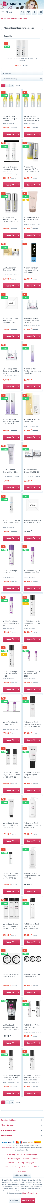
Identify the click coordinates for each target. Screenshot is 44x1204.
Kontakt (35, 1159)
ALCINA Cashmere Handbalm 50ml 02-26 (32, 219)
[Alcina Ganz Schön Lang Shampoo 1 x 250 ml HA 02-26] (11, 858)
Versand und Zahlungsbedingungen (21, 1163)
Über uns (25, 1159)
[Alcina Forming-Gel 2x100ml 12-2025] (11, 706)
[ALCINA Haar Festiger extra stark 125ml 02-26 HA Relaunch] (11, 1060)
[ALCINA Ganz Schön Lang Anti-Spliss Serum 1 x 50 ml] (32, 757)
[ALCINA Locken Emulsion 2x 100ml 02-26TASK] (22, 48)
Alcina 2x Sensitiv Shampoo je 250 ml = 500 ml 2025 (11, 169)
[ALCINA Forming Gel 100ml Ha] (11, 555)
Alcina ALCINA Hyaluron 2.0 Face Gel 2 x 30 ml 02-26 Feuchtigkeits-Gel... (10, 219)
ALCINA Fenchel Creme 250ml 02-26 (10, 471)
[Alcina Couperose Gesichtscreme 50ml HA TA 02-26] (11, 353)
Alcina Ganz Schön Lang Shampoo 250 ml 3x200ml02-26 (10, 926)
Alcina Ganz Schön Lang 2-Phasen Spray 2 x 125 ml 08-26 (11, 775)
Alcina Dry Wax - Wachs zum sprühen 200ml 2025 (32, 371)
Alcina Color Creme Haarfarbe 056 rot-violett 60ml (31, 270)
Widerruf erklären (22, 1175)
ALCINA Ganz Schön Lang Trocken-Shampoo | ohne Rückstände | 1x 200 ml (32, 926)
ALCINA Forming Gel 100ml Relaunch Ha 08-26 (32, 623)
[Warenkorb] (40, 12)
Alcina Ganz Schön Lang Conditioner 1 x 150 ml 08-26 (11, 825)
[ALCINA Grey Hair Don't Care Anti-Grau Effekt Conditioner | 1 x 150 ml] (11, 1009)
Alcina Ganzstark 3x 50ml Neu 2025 (32, 975)
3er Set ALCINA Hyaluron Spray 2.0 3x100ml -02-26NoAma (10, 118)
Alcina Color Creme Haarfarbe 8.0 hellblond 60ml (10, 320)
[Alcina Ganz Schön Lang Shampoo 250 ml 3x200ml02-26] (11, 908)
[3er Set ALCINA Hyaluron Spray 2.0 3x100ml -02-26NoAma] (11, 101)
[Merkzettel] (28, 12)
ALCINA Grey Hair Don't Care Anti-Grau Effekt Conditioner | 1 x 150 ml (11, 1027)
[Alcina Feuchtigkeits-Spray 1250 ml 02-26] (32, 505)
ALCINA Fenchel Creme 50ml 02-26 (31, 471)
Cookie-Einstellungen (12, 1159)
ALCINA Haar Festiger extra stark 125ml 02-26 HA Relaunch (11, 1077)
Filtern (8, 73)
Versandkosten (7, 1148)
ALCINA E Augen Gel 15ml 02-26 (32, 420)
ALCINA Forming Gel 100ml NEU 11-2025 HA (11, 623)
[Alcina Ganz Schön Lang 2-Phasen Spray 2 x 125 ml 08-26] (11, 757)
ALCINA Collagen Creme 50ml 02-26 (10, 269)
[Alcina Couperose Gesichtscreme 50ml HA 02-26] (32, 303)
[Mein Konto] (34, 12)
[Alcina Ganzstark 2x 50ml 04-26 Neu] (11, 959)
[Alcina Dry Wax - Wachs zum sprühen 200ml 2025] (32, 353)
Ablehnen (14, 1200)
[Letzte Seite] (11, 85)
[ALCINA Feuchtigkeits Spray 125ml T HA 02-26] (11, 505)
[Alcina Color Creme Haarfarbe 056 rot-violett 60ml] (32, 252)
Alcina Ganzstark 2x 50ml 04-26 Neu (11, 975)
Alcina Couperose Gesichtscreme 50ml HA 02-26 (32, 320)
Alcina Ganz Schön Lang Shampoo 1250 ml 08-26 (32, 875)
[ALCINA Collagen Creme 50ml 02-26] (11, 252)
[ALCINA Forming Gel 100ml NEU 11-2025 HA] (11, 605)
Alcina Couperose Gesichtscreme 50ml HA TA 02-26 (11, 371)
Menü (9, 12)
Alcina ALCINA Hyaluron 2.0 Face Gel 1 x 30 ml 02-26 (31, 169)
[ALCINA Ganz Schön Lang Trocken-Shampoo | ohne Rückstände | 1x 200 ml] (32, 908)
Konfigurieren (28, 1200)
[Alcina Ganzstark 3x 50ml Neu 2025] (32, 959)
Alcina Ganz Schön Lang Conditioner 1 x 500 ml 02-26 (32, 825)
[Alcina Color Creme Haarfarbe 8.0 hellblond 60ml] (11, 303)
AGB (35, 1167)
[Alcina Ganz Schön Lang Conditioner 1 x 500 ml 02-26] (32, 807)
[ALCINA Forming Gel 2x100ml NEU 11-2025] (32, 656)
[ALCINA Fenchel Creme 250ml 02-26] (11, 454)
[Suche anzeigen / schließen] (22, 12)
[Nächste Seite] (7, 85)
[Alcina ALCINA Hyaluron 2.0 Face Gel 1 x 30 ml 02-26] (32, 151)
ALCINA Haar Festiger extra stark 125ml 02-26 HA (32, 1027)
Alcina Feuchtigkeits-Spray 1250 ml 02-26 (32, 521)
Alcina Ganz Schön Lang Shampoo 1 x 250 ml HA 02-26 (10, 875)
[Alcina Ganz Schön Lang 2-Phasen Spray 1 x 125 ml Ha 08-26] (32, 706)
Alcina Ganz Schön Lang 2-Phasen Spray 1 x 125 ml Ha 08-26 (32, 724)
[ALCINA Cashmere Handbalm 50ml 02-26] (32, 202)
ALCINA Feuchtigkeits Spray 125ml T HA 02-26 (11, 522)
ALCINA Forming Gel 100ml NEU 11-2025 (32, 572)
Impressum (22, 1171)
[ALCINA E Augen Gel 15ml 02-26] (32, 404)
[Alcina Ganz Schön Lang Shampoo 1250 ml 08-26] (32, 858)
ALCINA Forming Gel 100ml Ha (11, 572)
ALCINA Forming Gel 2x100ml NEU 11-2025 (32, 674)
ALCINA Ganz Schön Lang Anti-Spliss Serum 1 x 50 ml (32, 775)
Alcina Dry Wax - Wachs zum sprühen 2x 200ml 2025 (11, 421)
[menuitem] (6, 12)
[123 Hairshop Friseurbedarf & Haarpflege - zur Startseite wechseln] (9, 4)
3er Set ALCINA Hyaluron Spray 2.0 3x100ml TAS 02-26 (31, 118)
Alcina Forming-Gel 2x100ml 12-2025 (10, 723)
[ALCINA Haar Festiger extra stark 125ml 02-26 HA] (32, 1009)
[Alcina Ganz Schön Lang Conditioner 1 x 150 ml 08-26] (11, 807)
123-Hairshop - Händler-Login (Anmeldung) (21, 1154)
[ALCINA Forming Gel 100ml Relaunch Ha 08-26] (32, 605)
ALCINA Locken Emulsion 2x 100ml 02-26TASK (22, 59)
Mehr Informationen (29, 1193)
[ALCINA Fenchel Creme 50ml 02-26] (32, 454)
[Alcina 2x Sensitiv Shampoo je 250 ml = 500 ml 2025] (11, 151)
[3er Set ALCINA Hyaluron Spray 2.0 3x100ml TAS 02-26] (32, 101)
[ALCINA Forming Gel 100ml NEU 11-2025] (32, 555)
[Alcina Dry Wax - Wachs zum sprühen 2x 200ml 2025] (11, 404)
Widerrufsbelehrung (12, 1167)
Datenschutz (26, 1167)
